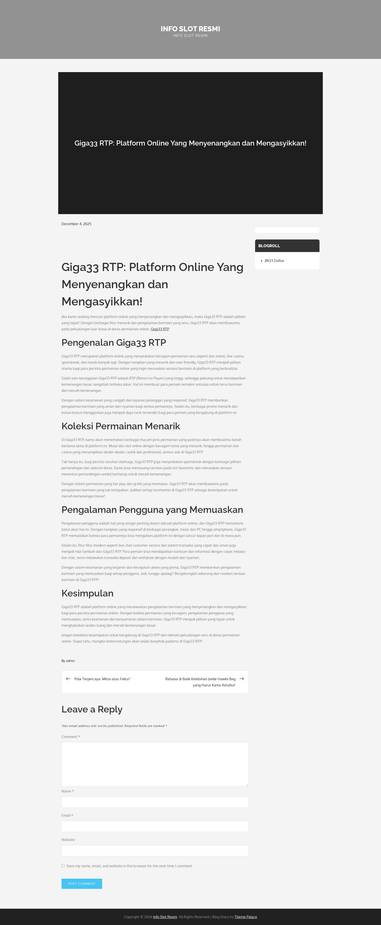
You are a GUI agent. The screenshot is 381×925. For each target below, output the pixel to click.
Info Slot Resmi (190, 29)
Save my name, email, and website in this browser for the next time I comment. (130, 866)
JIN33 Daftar (274, 260)
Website (68, 839)
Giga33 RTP (160, 329)
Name (68, 791)
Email (67, 815)
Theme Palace (246, 917)
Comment (71, 736)
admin (70, 661)
